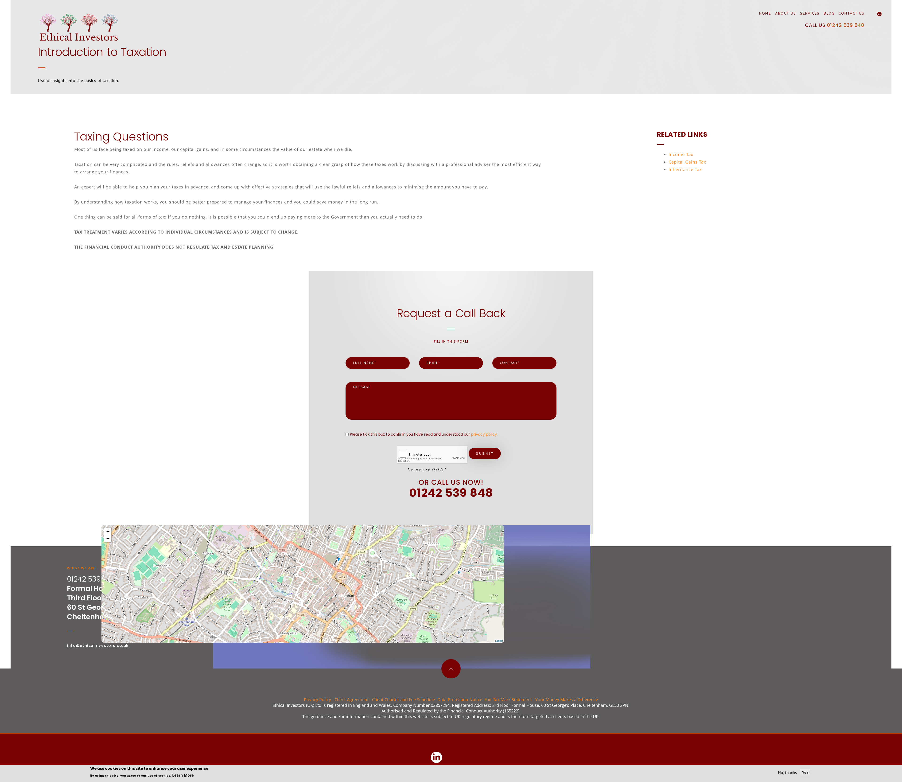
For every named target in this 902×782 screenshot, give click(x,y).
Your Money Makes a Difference (566, 699)
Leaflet (499, 640)
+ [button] (107, 531)
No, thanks (787, 772)
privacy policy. (484, 434)
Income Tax (681, 154)
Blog (829, 14)
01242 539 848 (845, 25)
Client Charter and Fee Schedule (403, 699)
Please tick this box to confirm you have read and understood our (424, 434)
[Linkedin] (879, 14)
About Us (785, 14)
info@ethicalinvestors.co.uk (98, 645)
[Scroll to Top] (451, 668)
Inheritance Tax (685, 169)
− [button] (107, 538)
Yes (805, 772)
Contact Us (851, 14)
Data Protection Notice (459, 699)
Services (809, 14)
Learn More (183, 775)
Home (765, 14)
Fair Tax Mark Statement (508, 699)
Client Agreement (351, 699)
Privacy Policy (317, 699)
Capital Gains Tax (687, 162)
